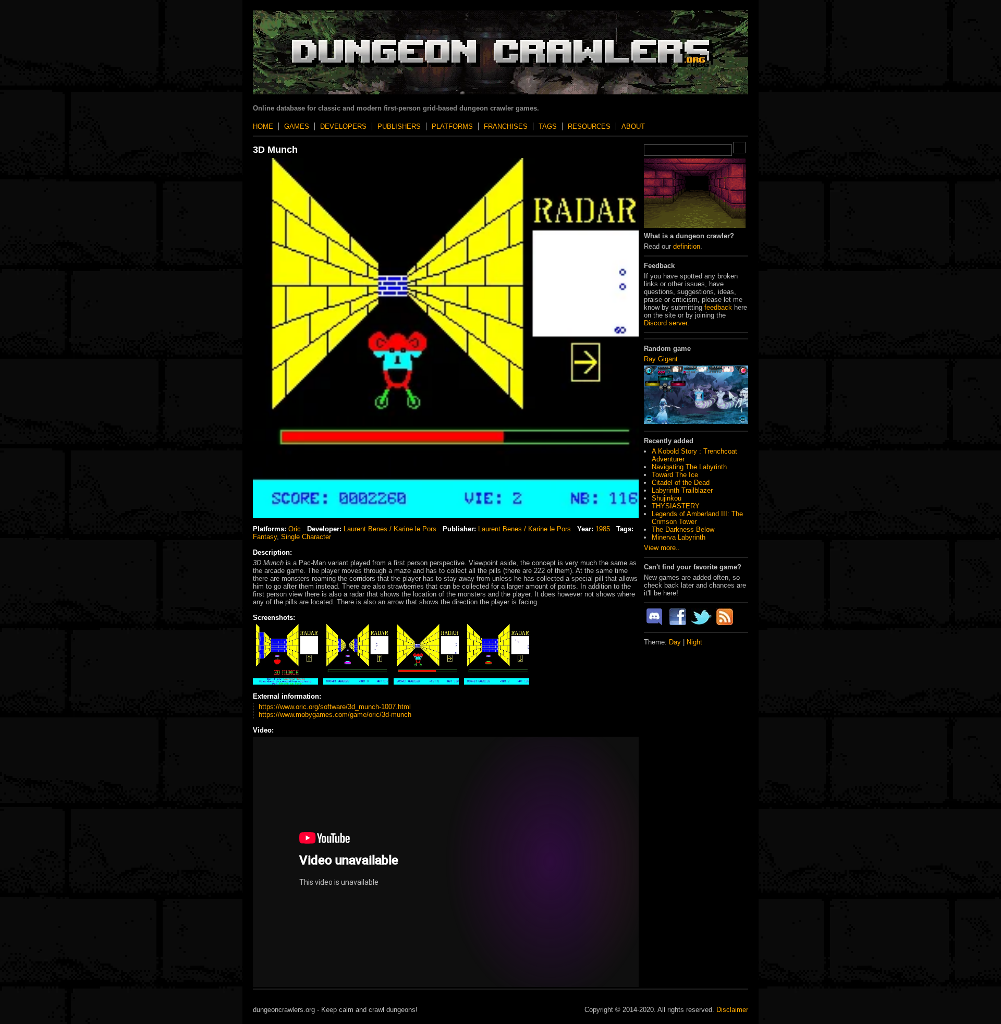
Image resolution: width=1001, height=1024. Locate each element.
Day (675, 642)
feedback (718, 307)
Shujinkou (666, 498)
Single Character (306, 537)
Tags (548, 126)
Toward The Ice (675, 475)
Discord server (665, 323)
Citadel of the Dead (681, 482)
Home (263, 126)
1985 (602, 529)
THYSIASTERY (676, 506)
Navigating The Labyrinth (689, 467)
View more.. (662, 548)
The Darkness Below (683, 529)
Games (296, 126)
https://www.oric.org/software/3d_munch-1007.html (335, 707)
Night (694, 642)
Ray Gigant (661, 359)
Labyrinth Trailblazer (682, 490)
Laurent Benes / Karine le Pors (390, 529)
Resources (589, 126)
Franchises (506, 126)
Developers (343, 126)
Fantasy (265, 537)
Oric (294, 529)
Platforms (452, 126)
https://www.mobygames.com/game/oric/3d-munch (335, 714)
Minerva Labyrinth (678, 537)
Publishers (399, 126)
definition (686, 246)
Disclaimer (732, 1010)
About (633, 126)
